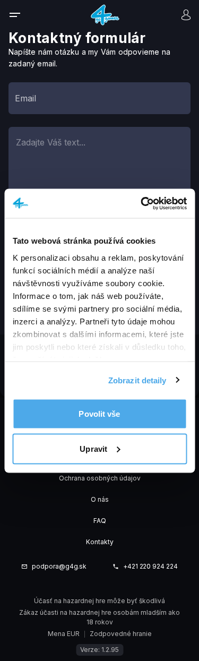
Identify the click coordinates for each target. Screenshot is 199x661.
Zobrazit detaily (137, 379)
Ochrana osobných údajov (100, 478)
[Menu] (21, 14)
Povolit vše (99, 413)
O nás (100, 499)
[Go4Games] (105, 14)
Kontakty (100, 542)
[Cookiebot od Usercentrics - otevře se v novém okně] (142, 203)
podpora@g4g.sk (59, 566)
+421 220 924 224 (150, 566)
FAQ (99, 521)
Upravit (93, 448)
